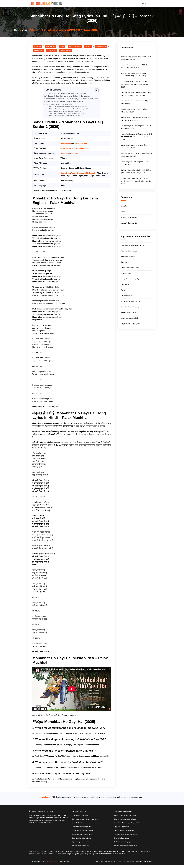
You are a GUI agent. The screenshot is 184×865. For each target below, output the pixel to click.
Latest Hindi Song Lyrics (80, 815)
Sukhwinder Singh (127, 296)
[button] (151, 3)
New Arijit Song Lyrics (121, 838)
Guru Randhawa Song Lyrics (81, 838)
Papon (123, 290)
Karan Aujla (125, 284)
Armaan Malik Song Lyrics (80, 845)
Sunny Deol (51, 50)
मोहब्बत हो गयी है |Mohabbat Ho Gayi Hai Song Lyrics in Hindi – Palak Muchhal (72, 99)
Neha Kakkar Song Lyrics (80, 823)
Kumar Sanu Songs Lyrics (130, 268)
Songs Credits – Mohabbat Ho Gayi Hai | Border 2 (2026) (66, 93)
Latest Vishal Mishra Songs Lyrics (125, 845)
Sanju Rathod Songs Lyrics (130, 324)
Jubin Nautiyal (126, 273)
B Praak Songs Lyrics (128, 312)
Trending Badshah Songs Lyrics (82, 830)
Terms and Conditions (134, 861)
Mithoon (88, 46)
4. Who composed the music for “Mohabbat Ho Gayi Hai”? (69, 113)
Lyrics (24, 30)
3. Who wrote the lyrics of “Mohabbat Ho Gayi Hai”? (67, 111)
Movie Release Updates (129, 217)
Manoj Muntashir (74, 46)
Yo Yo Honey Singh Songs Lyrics (132, 245)
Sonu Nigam (38, 50)
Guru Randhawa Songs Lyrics (131, 307)
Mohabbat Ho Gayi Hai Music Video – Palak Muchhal (64, 101)
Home (144, 3)
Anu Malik (37, 46)
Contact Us (121, 861)
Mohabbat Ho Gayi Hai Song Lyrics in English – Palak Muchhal (68, 96)
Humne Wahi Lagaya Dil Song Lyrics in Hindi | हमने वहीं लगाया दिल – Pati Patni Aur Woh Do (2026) (136, 136)
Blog (122, 206)
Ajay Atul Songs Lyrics (121, 826)
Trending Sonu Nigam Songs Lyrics (126, 834)
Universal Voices (51, 861)
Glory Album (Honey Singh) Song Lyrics (85, 819)
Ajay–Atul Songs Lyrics (129, 251)
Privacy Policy (110, 861)
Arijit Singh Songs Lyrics (129, 256)
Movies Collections (127, 223)
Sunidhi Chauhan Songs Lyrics (82, 834)
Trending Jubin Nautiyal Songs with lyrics (128, 823)
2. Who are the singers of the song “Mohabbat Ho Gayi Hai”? (70, 109)
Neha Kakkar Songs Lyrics (130, 318)
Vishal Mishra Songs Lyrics (130, 301)
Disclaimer (148, 861)
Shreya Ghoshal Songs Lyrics (131, 279)
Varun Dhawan (66, 50)
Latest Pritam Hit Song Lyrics (81, 826)
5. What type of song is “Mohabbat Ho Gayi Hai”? (67, 115)
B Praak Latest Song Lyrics (123, 842)
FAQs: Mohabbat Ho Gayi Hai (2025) (59, 104)
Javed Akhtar (50, 46)
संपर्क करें (74, 715)
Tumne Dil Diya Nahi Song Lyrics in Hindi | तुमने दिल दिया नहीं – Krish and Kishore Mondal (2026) (136, 181)
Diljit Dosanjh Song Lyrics (80, 842)
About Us (99, 861)
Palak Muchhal (101, 46)
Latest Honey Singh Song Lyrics (125, 815)
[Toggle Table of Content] (95, 90)
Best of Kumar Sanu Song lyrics (125, 819)
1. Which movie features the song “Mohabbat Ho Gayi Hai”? (70, 106)
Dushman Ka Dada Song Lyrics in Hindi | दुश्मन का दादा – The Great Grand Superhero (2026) (135, 84)
